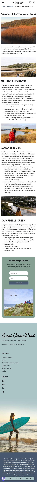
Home (4, 6)
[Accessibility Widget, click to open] (3, 479)
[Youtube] (3, 384)
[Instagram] (3, 388)
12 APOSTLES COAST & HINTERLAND (18, 2)
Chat (29, 478)
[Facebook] (3, 381)
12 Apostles (10, 6)
